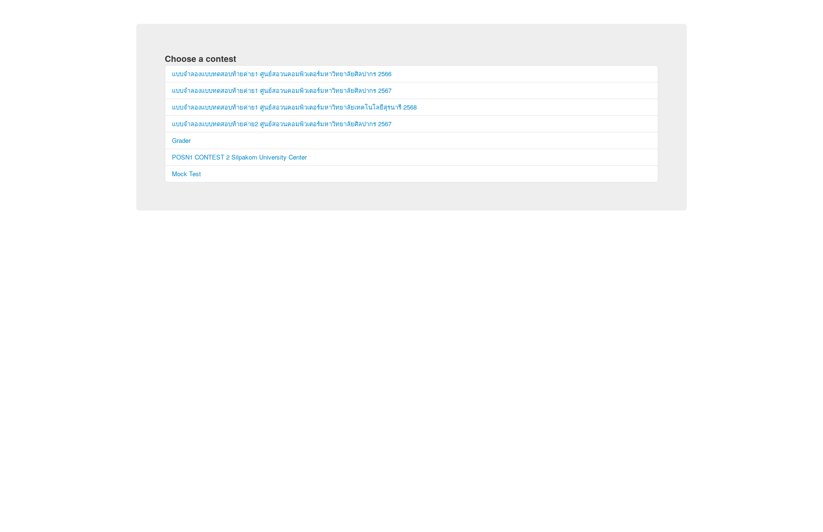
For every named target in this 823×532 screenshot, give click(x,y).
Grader (181, 140)
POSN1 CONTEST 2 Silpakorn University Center (239, 156)
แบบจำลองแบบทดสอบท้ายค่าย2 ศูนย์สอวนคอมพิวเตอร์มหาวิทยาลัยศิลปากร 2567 (281, 123)
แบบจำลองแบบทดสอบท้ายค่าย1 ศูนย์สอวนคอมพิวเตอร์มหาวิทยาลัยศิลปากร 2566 (281, 73)
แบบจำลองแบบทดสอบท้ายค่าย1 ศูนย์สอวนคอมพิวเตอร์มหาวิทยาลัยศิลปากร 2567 (281, 90)
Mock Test (186, 173)
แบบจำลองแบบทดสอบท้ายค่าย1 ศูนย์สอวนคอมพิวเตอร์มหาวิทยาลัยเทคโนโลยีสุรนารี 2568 (294, 106)
